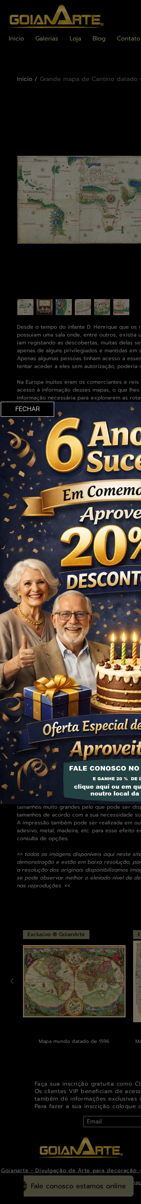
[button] (27, 409)
